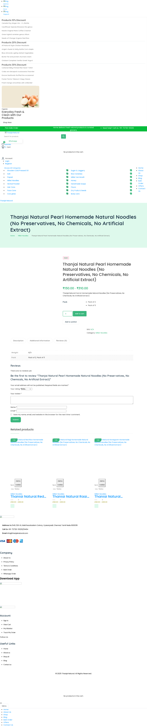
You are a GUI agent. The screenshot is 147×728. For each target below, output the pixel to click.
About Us (7, 558)
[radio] (110, 302)
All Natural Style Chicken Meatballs (15, 45)
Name (14, 407)
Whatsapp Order (9, 574)
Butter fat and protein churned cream (16, 57)
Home (12, 236)
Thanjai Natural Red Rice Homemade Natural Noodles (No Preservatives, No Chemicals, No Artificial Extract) (28, 496)
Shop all (6, 656)
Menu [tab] (4, 706)
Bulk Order (7, 570)
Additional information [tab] (40, 340)
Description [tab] (18, 340)
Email (13, 411)
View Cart (7, 624)
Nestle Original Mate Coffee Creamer (16, 30)
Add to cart (79, 314)
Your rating (16, 389)
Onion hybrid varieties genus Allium (15, 34)
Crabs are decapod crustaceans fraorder (18, 71)
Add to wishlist (71, 322)
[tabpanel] (73, 717)
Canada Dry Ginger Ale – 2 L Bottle (15, 23)
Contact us (7, 664)
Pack (65, 302)
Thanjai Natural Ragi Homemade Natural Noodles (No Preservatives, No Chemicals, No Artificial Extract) (70, 496)
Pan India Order (11, 128)
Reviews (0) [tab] (61, 340)
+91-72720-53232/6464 (18, 529)
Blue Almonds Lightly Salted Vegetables (17, 53)
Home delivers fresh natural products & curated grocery (73, 128)
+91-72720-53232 (126, 128)
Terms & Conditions (10, 566)
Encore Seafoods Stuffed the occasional (18, 75)
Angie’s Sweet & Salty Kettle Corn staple (17, 49)
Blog (5, 660)
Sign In (5, 620)
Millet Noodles (23, 236)
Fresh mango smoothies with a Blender (17, 83)
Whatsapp (13, 141)
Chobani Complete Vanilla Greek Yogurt (17, 60)
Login (7, 161)
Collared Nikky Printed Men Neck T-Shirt (17, 68)
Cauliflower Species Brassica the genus (17, 27)
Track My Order (9, 632)
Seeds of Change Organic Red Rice (15, 38)
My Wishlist (7, 628)
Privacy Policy (8, 562)
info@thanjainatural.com (17, 533)
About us (6, 653)
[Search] (63, 136)
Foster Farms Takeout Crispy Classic (16, 79)
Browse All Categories (12, 168)
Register (8, 163)
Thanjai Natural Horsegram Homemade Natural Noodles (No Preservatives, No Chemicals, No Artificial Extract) (111, 496)
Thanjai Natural (6, 200)
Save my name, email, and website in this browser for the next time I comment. (46, 414)
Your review (16, 393)
